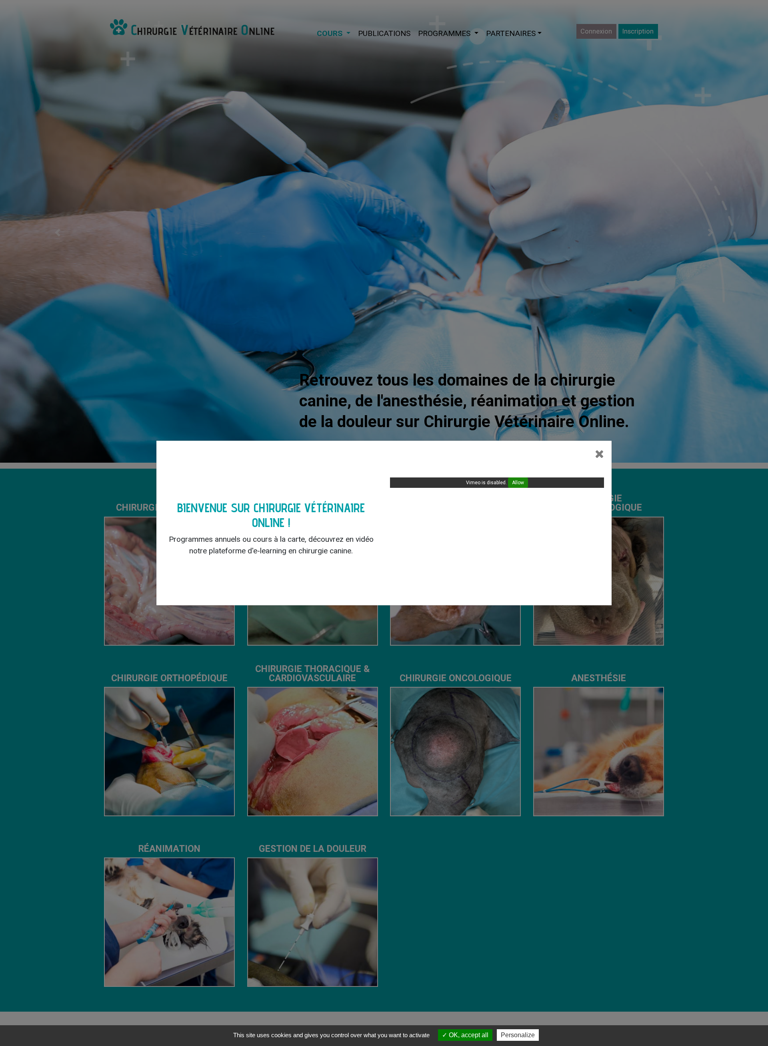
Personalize (518, 1035)
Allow (518, 482)
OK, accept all (467, 1035)
